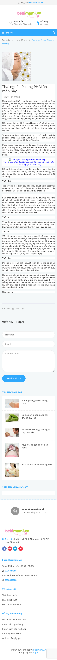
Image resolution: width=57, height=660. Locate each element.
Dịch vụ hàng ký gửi (11, 638)
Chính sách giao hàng (12, 624)
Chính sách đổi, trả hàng (14, 629)
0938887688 (11, 570)
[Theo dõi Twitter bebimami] (15, 548)
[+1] (18, 308)
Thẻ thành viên (9, 595)
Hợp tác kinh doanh (11, 604)
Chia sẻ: (6, 308)
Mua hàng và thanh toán (14, 619)
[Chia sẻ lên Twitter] (22, 308)
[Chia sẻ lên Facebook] (13, 308)
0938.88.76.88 (35, 2)
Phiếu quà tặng (9, 599)
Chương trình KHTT (11, 633)
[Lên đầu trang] (50, 650)
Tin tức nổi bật (12, 392)
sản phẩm (44, 22)
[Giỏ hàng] (37, 22)
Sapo (35, 652)
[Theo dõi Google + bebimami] (10, 548)
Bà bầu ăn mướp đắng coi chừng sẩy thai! (35, 416)
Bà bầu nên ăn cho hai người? (37, 464)
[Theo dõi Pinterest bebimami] (20, 548)
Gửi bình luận (14, 378)
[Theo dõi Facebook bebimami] (4, 548)
